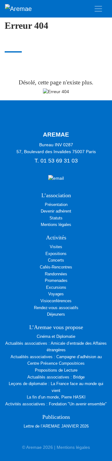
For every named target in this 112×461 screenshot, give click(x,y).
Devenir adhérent (56, 211)
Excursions (56, 287)
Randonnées (56, 274)
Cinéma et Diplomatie (56, 336)
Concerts (56, 260)
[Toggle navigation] (98, 9)
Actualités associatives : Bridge (56, 377)
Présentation (56, 204)
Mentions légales (56, 224)
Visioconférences (56, 300)
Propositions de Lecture (56, 370)
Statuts (56, 218)
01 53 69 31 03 (59, 161)
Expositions (56, 253)
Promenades (56, 280)
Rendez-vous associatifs (56, 307)
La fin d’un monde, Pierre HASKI (56, 397)
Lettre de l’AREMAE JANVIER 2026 (56, 426)
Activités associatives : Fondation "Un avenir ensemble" (56, 404)
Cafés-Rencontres (56, 267)
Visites (56, 246)
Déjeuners (56, 314)
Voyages (56, 294)
